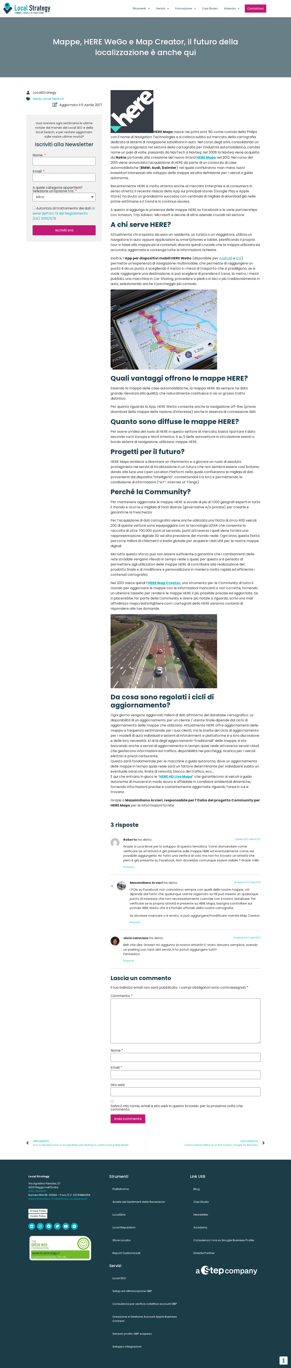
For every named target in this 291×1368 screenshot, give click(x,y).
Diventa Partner (204, 1253)
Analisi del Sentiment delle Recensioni (138, 1202)
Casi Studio (210, 8)
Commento (122, 996)
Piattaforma (120, 1189)
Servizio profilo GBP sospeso (132, 1334)
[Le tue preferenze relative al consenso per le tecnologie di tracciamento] (283, 1360)
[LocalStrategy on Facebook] (48, 1226)
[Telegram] (74, 1226)
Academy (200, 1227)
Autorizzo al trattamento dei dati (64, 213)
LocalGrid (118, 1215)
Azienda (230, 8)
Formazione (183, 8)
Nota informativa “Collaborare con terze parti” (58, 1199)
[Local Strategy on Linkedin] (31, 1226)
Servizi (160, 8)
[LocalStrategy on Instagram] (40, 1226)
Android (225, 258)
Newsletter (200, 1215)
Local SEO (119, 1278)
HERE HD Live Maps (175, 776)
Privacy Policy (38, 1210)
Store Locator (121, 1240)
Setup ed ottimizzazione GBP (132, 1291)
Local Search (53, 98)
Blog (196, 1189)
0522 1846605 (37, 1191)
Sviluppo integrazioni (126, 1347)
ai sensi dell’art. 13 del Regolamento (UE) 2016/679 (64, 213)
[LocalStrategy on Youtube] (65, 1226)
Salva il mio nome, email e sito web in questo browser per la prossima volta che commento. (177, 1107)
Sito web (118, 1085)
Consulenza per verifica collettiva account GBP (144, 1304)
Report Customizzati (126, 1253)
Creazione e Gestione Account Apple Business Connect (144, 1319)
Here (37, 98)
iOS (238, 258)
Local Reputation (123, 1227)
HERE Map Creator (164, 582)
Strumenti (139, 8)
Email (37, 171)
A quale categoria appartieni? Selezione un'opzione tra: (57, 189)
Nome (38, 155)
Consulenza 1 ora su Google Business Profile (223, 1240)
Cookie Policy (38, 1216)
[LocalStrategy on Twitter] (57, 1226)
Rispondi (128, 867)
